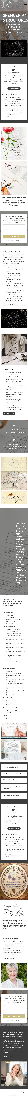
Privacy (9, 1092)
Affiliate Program (21, 1092)
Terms (3, 1092)
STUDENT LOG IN (9, 413)
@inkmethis (7, 1056)
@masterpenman (9, 958)
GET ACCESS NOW (14, 88)
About (14, 1092)
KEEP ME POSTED (14, 236)
